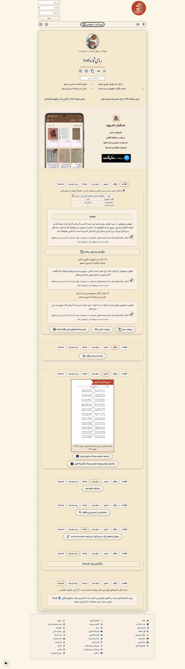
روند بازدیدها (73, 184)
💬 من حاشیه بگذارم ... (69, 590)
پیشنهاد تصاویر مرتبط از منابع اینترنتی (94, 456)
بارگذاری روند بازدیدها (92, 564)
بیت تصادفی (141, 624)
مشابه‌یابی (142, 642)
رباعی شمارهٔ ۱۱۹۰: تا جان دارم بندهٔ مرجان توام (120, 99)
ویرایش (84, 241)
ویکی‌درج (88, 202)
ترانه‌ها (84, 184)
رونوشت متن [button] (127, 329)
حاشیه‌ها (61, 184)
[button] (144, 24)
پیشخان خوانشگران (92, 645)
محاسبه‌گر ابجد (94, 638)
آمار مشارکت (57, 638)
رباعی (88, 199)
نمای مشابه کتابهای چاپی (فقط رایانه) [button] (71, 329)
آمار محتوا (58, 635)
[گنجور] (139, 8)
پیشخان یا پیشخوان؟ (92, 649)
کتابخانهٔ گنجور (94, 631)
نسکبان (97, 653)
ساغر (98, 627)
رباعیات (83, 51)
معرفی (59, 620)
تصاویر (106, 184)
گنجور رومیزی (94, 624)
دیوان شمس (94, 51)
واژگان (115, 184)
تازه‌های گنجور (140, 645)
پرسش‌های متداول (55, 624)
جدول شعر (141, 627)
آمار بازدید (58, 642)
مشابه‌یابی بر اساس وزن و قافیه (94, 512)
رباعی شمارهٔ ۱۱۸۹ (92, 60)
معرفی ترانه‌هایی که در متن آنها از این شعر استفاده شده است (94, 536)
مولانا (104, 51)
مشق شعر (95, 184)
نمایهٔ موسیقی (140, 635)
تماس (60, 649)
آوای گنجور (96, 642)
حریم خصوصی (56, 653)
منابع (60, 645)
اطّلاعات (124, 184)
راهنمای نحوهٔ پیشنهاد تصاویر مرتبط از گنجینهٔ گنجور (94, 463)
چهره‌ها (59, 627)
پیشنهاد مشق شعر (92, 488)
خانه (144, 620)
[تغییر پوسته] (6, 663)
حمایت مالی (57, 631)
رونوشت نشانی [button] (104, 329)
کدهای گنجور (95, 620)
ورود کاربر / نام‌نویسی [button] (94, 24)
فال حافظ (142, 631)
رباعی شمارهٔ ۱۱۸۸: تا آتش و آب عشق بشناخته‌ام (65, 99)
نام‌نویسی (100, 598)
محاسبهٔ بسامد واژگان (94, 356)
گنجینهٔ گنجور (95, 635)
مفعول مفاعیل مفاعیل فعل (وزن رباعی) (90, 196)
